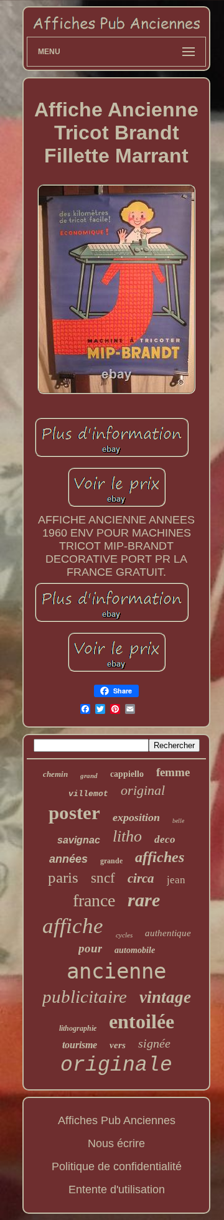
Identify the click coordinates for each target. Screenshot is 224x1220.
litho (127, 836)
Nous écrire (116, 1143)
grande (111, 860)
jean (176, 880)
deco (164, 839)
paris (63, 877)
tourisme (79, 1044)
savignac (78, 840)
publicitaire (84, 996)
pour (90, 948)
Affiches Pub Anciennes (116, 1120)
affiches (159, 857)
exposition (136, 817)
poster (74, 813)
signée (154, 1043)
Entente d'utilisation (116, 1189)
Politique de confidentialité (117, 1166)
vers (118, 1045)
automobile (134, 950)
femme (173, 772)
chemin (55, 774)
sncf (103, 878)
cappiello (127, 774)
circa (141, 878)
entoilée (141, 1021)
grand (89, 775)
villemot (88, 794)
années (68, 859)
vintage (165, 997)
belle (178, 820)
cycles (124, 935)
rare (144, 899)
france (94, 900)
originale (116, 1065)
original (143, 790)
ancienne (116, 971)
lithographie (77, 1028)
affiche (72, 926)
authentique (168, 933)
